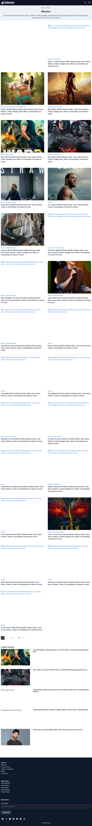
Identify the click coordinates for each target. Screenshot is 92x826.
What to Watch (5, 792)
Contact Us (4, 773)
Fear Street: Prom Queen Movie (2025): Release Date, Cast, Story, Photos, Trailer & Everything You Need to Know (21, 348)
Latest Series (5, 785)
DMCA (3, 771)
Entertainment (5, 790)
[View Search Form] (89, 2)
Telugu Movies (57, 106)
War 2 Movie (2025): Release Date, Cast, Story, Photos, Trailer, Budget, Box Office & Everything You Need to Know (22, 159)
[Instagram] (10, 819)
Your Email (5, 803)
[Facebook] (2, 819)
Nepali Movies (57, 436)
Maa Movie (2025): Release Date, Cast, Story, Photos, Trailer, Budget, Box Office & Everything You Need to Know (68, 159)
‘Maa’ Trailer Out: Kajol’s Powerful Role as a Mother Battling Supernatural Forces (60, 670)
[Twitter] (6, 819)
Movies (50, 59)
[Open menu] (85, 2)
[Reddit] (20, 819)
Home (43, 7)
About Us (4, 765)
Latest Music (5, 787)
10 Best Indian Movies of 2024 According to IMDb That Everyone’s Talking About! (60, 710)
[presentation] (69, 41)
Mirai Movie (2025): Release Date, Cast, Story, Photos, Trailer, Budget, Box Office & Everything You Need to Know (68, 111)
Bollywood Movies (11, 106)
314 (19, 638)
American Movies (11, 202)
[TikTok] (24, 819)
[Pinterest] (13, 819)
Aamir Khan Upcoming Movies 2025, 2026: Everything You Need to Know (57, 729)
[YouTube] (17, 819)
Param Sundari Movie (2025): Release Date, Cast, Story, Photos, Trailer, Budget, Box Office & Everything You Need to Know (22, 111)
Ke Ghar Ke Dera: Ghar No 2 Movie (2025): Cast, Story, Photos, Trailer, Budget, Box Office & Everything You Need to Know (68, 441)
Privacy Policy (5, 767)
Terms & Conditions (7, 769)
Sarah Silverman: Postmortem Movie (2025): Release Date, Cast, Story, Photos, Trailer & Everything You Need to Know (69, 300)
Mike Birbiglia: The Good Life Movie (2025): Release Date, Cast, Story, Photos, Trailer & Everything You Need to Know (22, 300)
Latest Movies (5, 783)
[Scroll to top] (87, 822)
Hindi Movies (56, 59)
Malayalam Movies (58, 247)
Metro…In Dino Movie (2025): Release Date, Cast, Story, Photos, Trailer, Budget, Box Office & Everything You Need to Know (69, 64)
